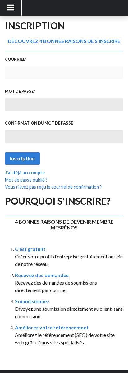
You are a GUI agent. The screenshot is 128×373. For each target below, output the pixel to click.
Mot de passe (19, 91)
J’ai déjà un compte (25, 172)
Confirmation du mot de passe (39, 122)
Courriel (15, 59)
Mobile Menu (11, 8)
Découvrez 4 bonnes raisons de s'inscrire (64, 41)
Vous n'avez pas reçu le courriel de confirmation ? (53, 187)
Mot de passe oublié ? (26, 179)
